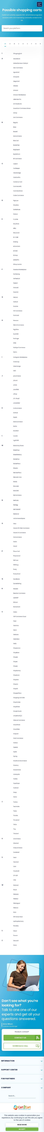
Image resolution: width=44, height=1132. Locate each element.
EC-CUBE (15, 237)
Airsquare (16, 77)
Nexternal (16, 514)
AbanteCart (16, 59)
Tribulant (16, 833)
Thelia (15, 811)
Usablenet (16, 852)
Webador (16, 894)
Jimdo (15, 385)
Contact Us (20, 1037)
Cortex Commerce (18, 195)
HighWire (16, 329)
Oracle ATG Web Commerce (21, 528)
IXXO (14, 371)
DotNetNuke (16, 209)
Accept (22, 1129)
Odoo (14, 523)
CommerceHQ (17, 186)
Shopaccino (16, 648)
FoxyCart (15, 292)
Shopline (16, 679)
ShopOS (15, 688)
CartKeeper (16, 168)
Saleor (15, 612)
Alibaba (15, 86)
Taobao (15, 802)
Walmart (16, 885)
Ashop (15, 113)
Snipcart (15, 734)
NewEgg (15, 505)
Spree (15, 752)
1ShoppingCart (17, 53)
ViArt (14, 866)
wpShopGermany (18, 921)
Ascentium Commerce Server (22, 108)
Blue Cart (16, 140)
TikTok (15, 824)
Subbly (15, 779)
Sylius (15, 797)
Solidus (15, 743)
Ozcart (15, 546)
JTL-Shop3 (16, 398)
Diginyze (15, 200)
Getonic (15, 297)
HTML (14, 343)
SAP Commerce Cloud (19, 616)
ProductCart (16, 574)
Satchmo (16, 625)
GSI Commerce (17, 311)
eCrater (15, 251)
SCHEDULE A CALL (20, 1046)
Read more (22, 1125)
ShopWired (16, 707)
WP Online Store (18, 917)
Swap (15, 792)
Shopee (15, 657)
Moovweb (16, 486)
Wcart (15, 890)
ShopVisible (16, 702)
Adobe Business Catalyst (20, 63)
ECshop (15, 255)
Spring (15, 756)
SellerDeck (16, 639)
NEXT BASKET (16, 509)
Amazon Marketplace (19, 95)
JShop (15, 394)
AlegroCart (16, 81)
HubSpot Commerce (19, 347)
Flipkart (15, 283)
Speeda (15, 747)
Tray (14, 829)
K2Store (15, 413)
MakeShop (16, 450)
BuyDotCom (16, 154)
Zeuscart (16, 941)
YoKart (15, 931)
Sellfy (14, 643)
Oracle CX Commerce (19, 532)
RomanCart (16, 607)
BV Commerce (17, 158)
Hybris (15, 352)
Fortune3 (15, 287)
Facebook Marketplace (19, 269)
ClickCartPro (16, 177)
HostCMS (16, 334)
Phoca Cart (16, 551)
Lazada (15, 436)
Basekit (15, 131)
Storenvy (16, 765)
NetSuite (15, 500)
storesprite (16, 774)
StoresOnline (17, 770)
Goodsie (15, 306)
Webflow (15, 899)
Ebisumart (16, 233)
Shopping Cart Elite (19, 697)
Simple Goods (17, 711)
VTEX (14, 880)
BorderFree (16, 145)
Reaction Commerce (19, 593)
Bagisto (15, 122)
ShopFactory (17, 670)
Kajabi (15, 417)
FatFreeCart (16, 278)
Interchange (17, 366)
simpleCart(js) (17, 716)
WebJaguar (16, 903)
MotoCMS (16, 491)
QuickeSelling (17, 583)
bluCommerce (17, 136)
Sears (15, 630)
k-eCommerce (17, 408)
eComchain (16, 246)
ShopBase (16, 652)
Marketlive (16, 459)
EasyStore (16, 224)
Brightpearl (16, 149)
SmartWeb (16, 729)
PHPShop (16, 565)
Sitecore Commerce (19, 720)
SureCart (16, 788)
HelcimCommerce (18, 325)
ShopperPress (17, 693)
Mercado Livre (17, 477)
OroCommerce (17, 537)
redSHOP (15, 598)
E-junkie (15, 219)
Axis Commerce (17, 117)
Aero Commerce (18, 68)
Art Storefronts (17, 104)
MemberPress (17, 473)
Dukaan (15, 214)
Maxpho (15, 468)
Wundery (16, 926)
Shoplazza (16, 675)
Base (14, 127)
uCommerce (17, 839)
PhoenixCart (16, 556)
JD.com (15, 380)
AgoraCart (16, 72)
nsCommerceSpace (19, 518)
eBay (14, 228)
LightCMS (16, 440)
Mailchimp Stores (18, 445)
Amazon (15, 90)
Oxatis (15, 541)
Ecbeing (15, 242)
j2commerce (17, 376)
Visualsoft (16, 871)
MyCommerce (17, 495)
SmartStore (16, 725)
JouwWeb (16, 389)
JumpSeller (16, 403)
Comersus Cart (17, 182)
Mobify (15, 482)
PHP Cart (15, 560)
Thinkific (15, 815)
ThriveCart (16, 820)
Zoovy (15, 945)
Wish (14, 912)
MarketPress (16, 463)
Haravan (15, 320)
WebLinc (15, 908)
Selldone (15, 634)
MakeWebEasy (17, 454)
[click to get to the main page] (22, 1107)
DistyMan (16, 205)
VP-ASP (15, 875)
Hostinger (16, 338)
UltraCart (16, 843)
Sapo (14, 621)
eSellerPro (16, 260)
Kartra (15, 426)
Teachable (16, 806)
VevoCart (16, 862)
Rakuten (15, 589)
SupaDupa (16, 783)
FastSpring (16, 274)
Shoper (15, 661)
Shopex (15, 666)
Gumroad (16, 315)
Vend (14, 857)
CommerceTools (18, 191)
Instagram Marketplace (20, 357)
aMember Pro (17, 99)
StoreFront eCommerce (20, 761)
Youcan (15, 935)
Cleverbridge (17, 173)
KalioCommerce (18, 422)
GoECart (15, 302)
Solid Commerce (18, 738)
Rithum (15, 602)
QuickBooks (16, 579)
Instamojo (16, 362)
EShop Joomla (17, 264)
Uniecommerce (17, 848)
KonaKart (16, 431)
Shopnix (15, 684)
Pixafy (15, 569)
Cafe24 (15, 164)
